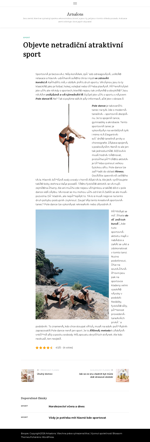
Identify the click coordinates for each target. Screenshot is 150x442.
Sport (26, 38)
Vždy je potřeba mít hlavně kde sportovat (77, 417)
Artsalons (75, 14)
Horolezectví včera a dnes (67, 406)
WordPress (48, 437)
